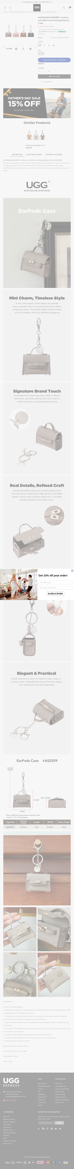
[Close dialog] (72, 570)
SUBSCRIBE (55, 593)
